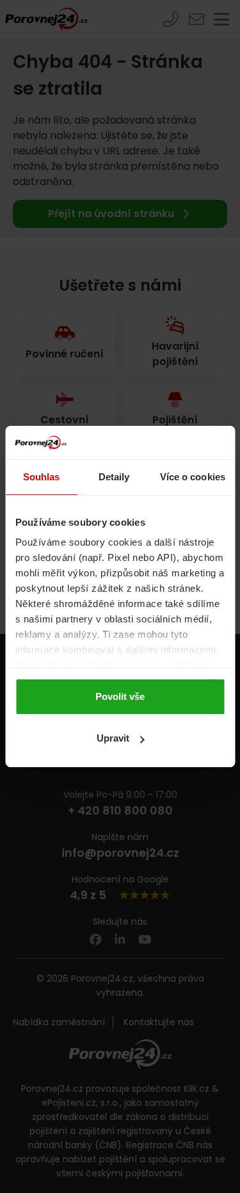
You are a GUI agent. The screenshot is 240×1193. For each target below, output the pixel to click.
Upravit (113, 738)
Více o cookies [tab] (192, 476)
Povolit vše (120, 696)
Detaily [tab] (114, 476)
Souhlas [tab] (41, 476)
